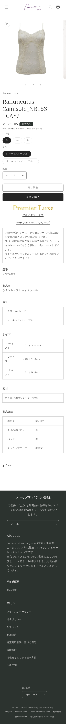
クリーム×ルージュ (18, 154)
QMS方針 (12, 665)
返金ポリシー (14, 619)
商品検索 (12, 590)
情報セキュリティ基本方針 (21, 657)
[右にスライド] (40, 85)
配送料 (11, 129)
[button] (6, 7)
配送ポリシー (14, 627)
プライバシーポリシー (19, 612)
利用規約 (12, 635)
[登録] (55, 524)
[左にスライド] (25, 85)
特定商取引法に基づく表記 (21, 642)
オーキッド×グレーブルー (22, 162)
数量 (5, 169)
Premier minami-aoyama (31, 707)
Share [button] (9, 465)
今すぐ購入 (33, 197)
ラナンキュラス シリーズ (33, 222)
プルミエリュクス (33, 215)
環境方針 (12, 650)
